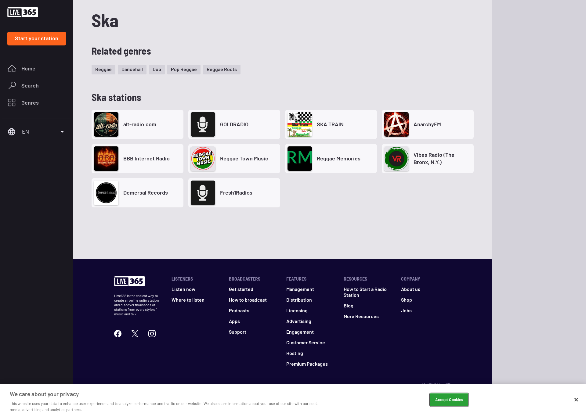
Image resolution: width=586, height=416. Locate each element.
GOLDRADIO (234, 124)
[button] (103, 69)
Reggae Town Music (244, 158)
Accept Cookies (449, 399)
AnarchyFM (427, 124)
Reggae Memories (338, 158)
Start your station (36, 38)
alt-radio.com (139, 124)
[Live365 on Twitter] (134, 333)
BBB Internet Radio (146, 158)
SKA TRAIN (330, 124)
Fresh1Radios (236, 192)
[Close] (576, 400)
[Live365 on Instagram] (152, 333)
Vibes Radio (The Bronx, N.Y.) (434, 158)
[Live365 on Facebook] (117, 333)
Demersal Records (145, 192)
